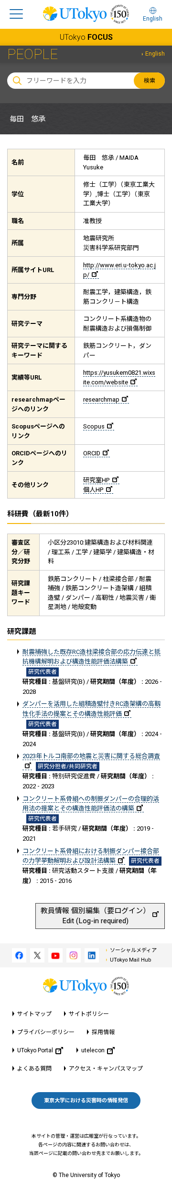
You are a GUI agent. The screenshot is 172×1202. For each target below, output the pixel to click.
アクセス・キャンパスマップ (106, 1068)
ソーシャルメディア (133, 950)
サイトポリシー (89, 1014)
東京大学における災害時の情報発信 (86, 1100)
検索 (149, 80)
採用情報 (103, 1032)
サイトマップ (34, 1014)
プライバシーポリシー (46, 1032)
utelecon (93, 1050)
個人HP (93, 489)
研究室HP (96, 480)
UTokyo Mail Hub (130, 960)
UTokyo (86, 37)
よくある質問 (34, 1068)
